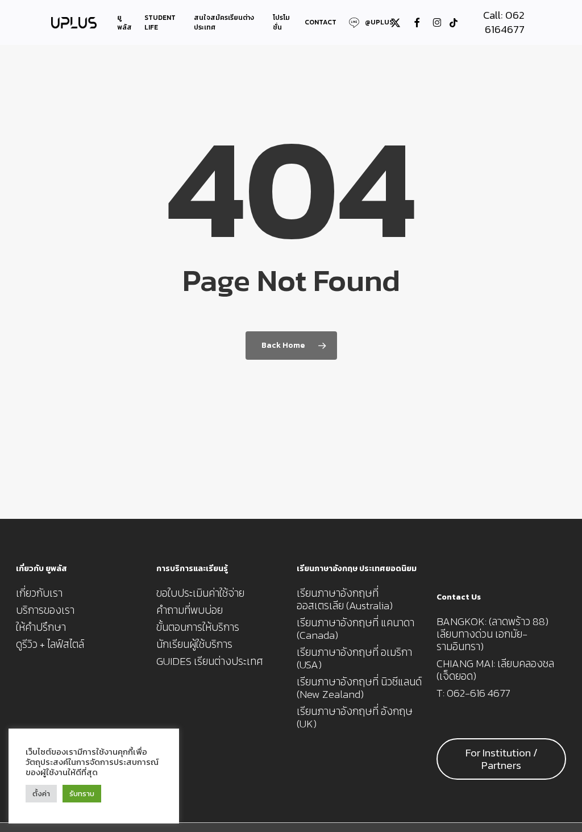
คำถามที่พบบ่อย (189, 610)
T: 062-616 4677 (473, 693)
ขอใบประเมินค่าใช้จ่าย (200, 593)
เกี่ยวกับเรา (39, 593)
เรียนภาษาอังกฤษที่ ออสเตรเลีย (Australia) (345, 599)
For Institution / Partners (501, 758)
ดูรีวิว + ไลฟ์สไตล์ (50, 644)
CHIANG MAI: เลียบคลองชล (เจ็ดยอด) (495, 670)
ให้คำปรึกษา (41, 627)
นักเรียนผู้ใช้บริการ (194, 644)
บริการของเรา (45, 610)
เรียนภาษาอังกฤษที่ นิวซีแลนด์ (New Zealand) (359, 688)
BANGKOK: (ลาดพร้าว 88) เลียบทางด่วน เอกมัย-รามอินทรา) (492, 634)
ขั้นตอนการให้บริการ (197, 627)
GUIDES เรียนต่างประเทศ (209, 661)
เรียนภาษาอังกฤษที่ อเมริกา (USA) (354, 658)
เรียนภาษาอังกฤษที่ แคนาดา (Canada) (355, 629)
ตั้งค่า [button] (41, 793)
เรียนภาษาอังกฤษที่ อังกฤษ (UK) (355, 717)
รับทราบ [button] (81, 793)
